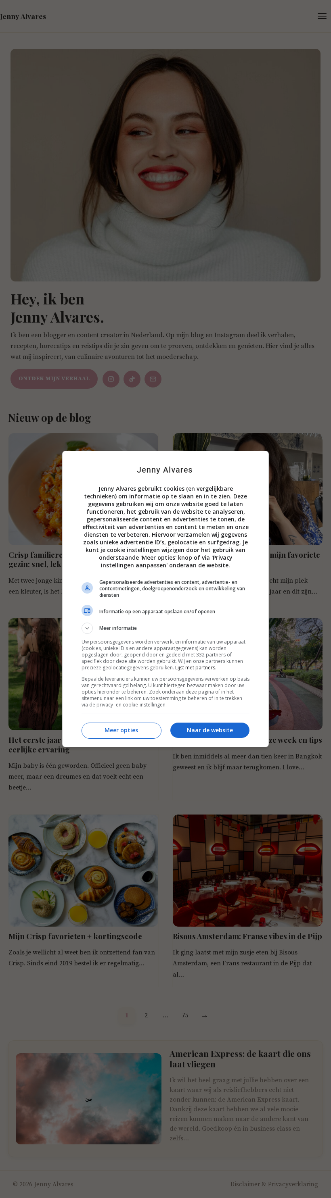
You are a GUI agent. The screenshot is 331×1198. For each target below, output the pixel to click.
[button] (165, 628)
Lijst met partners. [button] (195, 667)
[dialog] (165, 599)
